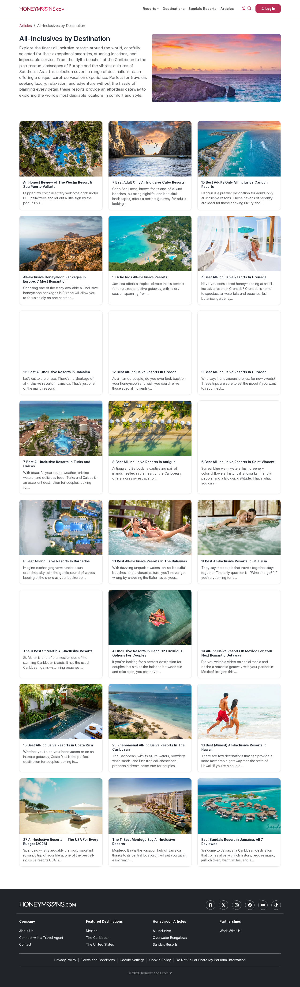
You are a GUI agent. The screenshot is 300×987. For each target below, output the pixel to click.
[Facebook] (210, 905)
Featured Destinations (104, 921)
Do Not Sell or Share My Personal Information (211, 960)
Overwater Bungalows (170, 938)
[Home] (47, 904)
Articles (227, 9)
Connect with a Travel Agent (41, 938)
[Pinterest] (250, 905)
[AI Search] (247, 8)
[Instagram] (236, 905)
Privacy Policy (65, 960)
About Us (26, 931)
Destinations (174, 9)
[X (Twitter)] (223, 905)
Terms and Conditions (98, 960)
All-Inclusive (162, 931)
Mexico (92, 931)
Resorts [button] (149, 9)
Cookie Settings (132, 960)
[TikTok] (276, 905)
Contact (25, 944)
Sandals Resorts (202, 9)
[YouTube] (263, 905)
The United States (100, 944)
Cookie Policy (160, 960)
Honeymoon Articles (169, 921)
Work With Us (230, 931)
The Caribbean (97, 938)
